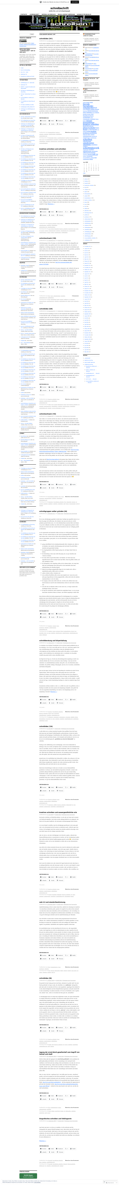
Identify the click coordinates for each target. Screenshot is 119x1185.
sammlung (50, 503)
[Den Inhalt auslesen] (83, 34)
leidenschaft (69, 804)
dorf (53, 1044)
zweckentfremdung (43, 143)
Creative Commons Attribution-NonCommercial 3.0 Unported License (27, 44)
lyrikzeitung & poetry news (26, 394)
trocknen (76, 141)
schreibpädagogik (43, 136)
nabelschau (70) (24, 74)
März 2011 (86, 284)
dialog (55, 138)
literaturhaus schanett (25, 265)
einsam (55, 404)
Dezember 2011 (87, 265)
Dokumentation (87, 193)
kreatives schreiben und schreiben (52, 149)
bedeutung (50, 502)
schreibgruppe (59, 633)
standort (49, 972)
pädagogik (85, 134)
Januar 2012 (86, 263)
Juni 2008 (86, 345)
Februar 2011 (87, 286)
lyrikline (22, 392)
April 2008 (86, 349)
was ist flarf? (95, 68)
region (66, 1044)
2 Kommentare (67, 240)
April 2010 (86, 303)
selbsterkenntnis (95, 151)
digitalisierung (94, 111)
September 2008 (87, 339)
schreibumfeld (72, 230)
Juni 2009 (86, 320)
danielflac (87, 65)
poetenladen (23, 486)
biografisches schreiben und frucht (27, 76)
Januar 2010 (86, 309)
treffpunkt (44, 634)
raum (49, 633)
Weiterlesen (51, 204)
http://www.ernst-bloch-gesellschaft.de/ (52, 1082)
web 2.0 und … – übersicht (91, 379)
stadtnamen (76, 301)
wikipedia (23, 340)
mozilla (69, 970)
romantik (41, 406)
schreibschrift (59, 8)
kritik (90, 126)
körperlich (56, 229)
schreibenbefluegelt (88, 53)
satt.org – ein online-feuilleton (26, 329)
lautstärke (41, 633)
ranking (88, 134)
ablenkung (50, 717)
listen (90, 129)
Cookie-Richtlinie (37, 1182)
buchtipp (84, 109)
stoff (73, 141)
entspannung (62, 717)
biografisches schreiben (53, 496)
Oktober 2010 (87, 294)
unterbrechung (58, 232)
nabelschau (86, 210)
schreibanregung (71, 139)
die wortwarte (23, 299)
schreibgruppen (52, 134)
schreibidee (60, 141)
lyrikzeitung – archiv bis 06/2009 (27, 398)
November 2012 (87, 246)
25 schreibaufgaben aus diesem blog (28, 140)
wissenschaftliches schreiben (88, 157)
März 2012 (86, 259)
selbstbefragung (87, 151)
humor (58, 299)
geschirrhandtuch (61, 138)
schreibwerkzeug (43, 232)
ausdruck (84, 102)
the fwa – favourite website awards (27, 333)
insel (68, 404)
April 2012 (86, 257)
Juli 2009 (86, 318)
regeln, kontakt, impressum (66, 14)
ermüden (72, 717)
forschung (89, 114)
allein (49, 404)
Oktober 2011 (87, 269)
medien (84, 131)
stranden (49, 408)
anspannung (56, 717)
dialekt (49, 1044)
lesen (40, 139)
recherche (45, 503)
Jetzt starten (75, 2)
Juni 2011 (86, 278)
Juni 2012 (86, 252)
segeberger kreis (24, 270)
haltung (97, 119)
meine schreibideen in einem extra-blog (28, 184)
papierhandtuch (49, 139)
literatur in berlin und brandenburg (27, 312)
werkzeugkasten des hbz (25, 257)
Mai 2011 (86, 280)
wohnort (41, 505)
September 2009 (87, 313)
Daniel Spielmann (88, 63)
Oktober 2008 (87, 337)
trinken (52, 232)
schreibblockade (93, 137)
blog (49, 296)
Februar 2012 (87, 261)
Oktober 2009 (87, 311)
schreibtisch (42, 720)
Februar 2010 (87, 307)
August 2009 (86, 316)
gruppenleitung (93, 119)
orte (74, 804)
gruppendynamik (86, 119)
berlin (49, 1111)
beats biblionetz (24, 291)
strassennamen (72, 503)
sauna (74, 894)
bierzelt (50, 894)
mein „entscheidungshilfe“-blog (90, 90)
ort (45, 139)
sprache (90, 154)
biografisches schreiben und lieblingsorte (55, 1118)
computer (92, 109)
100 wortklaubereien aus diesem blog (28, 120)
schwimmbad (67, 896)
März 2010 (86, 305)
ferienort (65, 1164)
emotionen (50, 804)
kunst (92, 126)
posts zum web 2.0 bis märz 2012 (27, 196)
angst (52, 404)
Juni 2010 (86, 301)
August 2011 (86, 273)
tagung (48, 1113)
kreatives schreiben (74, 138)
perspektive (56, 139)
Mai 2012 (86, 254)
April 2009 (86, 324)
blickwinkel (51, 138)
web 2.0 (41, 303)
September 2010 (87, 297)
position (46, 230)
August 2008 (86, 341)
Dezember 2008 (87, 332)
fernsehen (85, 114)
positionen (41, 498)
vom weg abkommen (56, 408)
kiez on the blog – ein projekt (90, 79)
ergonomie (67, 717)
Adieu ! (22, 67)
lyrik (98, 129)
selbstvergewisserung (89, 153)
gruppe (54, 631)
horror (65, 404)
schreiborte (53, 896)
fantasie (93, 112)
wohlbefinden (65, 232)
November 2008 (87, 335)
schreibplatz (75, 718)
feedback (97, 112)
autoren (85, 179)
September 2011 (87, 271)
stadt (72, 301)
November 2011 (87, 267)
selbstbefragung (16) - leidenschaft (27, 82)
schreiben (46, 134)
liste (88, 129)
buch (95, 108)
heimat (61, 1111)
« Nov (84, 173)
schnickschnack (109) (47, 238)
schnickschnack (56, 296)
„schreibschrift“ (34, 14)
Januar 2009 (86, 330)
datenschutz (57, 970)
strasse (67, 503)
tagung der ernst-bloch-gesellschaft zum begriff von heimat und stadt (59, 1053)
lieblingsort (41, 1165)
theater (72, 896)
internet (61, 299)
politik (88, 131)
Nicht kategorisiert (87, 212)
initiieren (58, 631)
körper (52, 229)
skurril (69, 301)
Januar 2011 (86, 288)
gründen (50, 631)
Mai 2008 (86, 347)
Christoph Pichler (88, 68)
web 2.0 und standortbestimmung (52, 902)
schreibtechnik (85, 149)
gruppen (54, 626)
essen (49, 229)
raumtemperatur (52, 230)
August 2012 (86, 248)
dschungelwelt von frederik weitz (27, 302)
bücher (88, 109)
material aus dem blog (49, 14)
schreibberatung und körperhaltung (53, 640)
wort (95, 157)
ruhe (54, 718)
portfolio (86, 214)
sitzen (40, 634)
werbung (84, 156)
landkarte (66, 299)
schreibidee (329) (46, 308)
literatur (94, 129)
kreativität (70, 229)
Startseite (23, 14)
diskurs (53, 1111)
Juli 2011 (86, 276)
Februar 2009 (87, 328)
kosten (72, 631)
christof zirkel (59, 40)
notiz (77, 229)
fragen (92, 116)
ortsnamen (72, 299)
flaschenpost (60, 404)
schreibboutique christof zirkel (89, 34)
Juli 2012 (86, 250)
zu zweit (63, 408)
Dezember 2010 (87, 290)
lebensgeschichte (71, 1164)
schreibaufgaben (87, 221)
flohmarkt (59, 894)
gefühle (55, 804)
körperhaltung (42, 718)
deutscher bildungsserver (25, 295)
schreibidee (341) (46, 38)
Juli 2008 (86, 343)
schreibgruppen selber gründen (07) (28, 106)
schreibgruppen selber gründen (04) (53, 511)
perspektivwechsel (63, 139)
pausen (42, 230)
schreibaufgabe (94, 136)
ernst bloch (57, 1111)
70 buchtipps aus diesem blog (26, 180)
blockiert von (28, 1176)
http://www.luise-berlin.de (53, 459)
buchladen (54, 894)
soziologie (85, 154)
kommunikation (51, 132)
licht (45, 633)
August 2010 (86, 299)
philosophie (68, 1111)
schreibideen (59, 134)
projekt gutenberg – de (25, 419)
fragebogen (86, 116)
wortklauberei (51, 297)
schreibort (62, 718)
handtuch (67, 138)
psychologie (93, 133)
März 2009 (86, 326)
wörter (91, 159)
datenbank (69, 502)
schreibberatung (42, 225)
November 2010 (87, 292)
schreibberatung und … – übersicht (92, 373)
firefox (61, 970)
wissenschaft (89, 156)
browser (52, 970)
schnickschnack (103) (47, 414)
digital (89, 111)
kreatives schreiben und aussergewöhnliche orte (58, 812)
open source (74, 970)
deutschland (53, 299)
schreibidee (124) (46, 726)
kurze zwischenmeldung (25, 70)
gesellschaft (86, 117)
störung (49, 232)
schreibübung (42, 141)
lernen (58, 223)
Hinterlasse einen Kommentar (69, 40)
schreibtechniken (51, 227)
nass (43, 139)
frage (92, 114)
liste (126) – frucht (24, 72)
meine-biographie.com (25, 250)
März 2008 (86, 351)
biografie (50, 1160)
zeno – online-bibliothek (25, 342)
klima (62, 631)
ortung (40, 972)
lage (75, 631)
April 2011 (86, 282)
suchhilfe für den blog (84, 14)
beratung (50, 626)
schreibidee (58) (45, 978)
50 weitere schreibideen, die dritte (27, 104)
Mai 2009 (86, 322)
